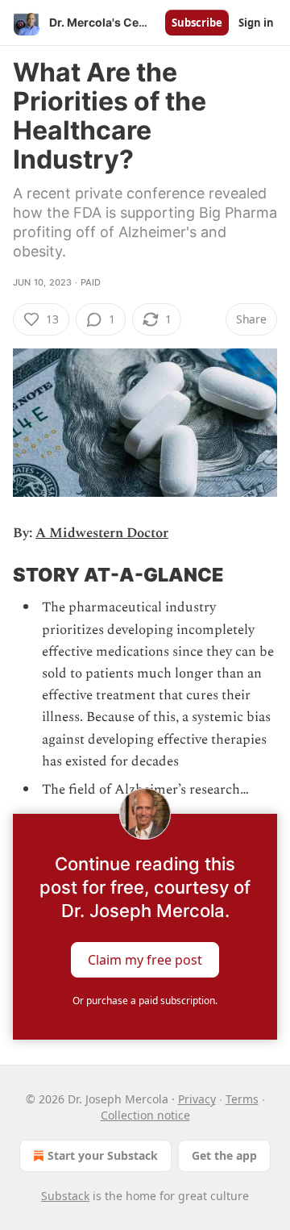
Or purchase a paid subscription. (145, 1000)
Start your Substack (103, 1155)
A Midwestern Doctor (101, 533)
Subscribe (197, 22)
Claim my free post (145, 960)
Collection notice (145, 1115)
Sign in (256, 22)
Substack (65, 1195)
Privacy (197, 1099)
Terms (242, 1099)
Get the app (224, 1155)
